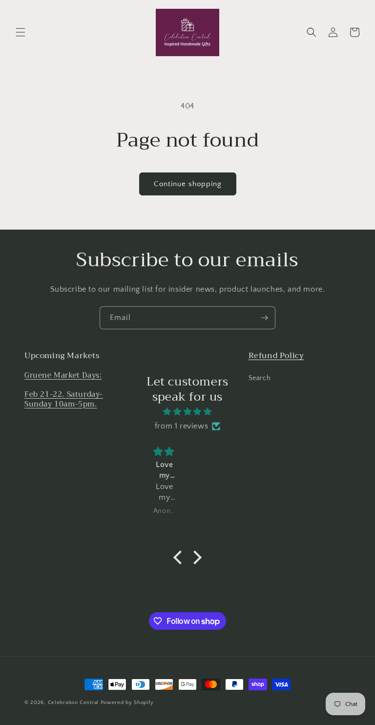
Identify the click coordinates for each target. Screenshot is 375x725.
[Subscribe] (264, 317)
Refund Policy (276, 355)
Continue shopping (188, 184)
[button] (20, 32)
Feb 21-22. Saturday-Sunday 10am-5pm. (63, 399)
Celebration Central (73, 702)
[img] (187, 412)
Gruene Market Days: (63, 375)
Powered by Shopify (127, 702)
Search (260, 378)
